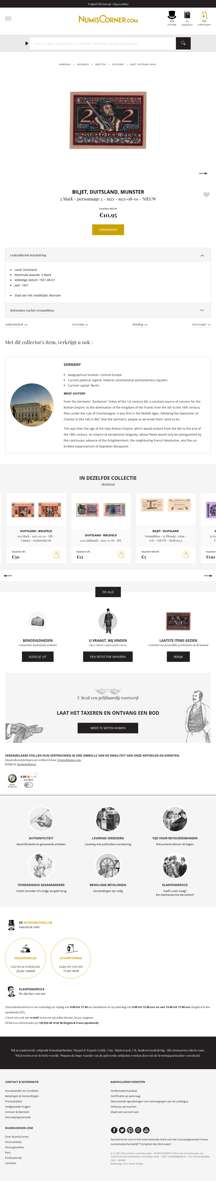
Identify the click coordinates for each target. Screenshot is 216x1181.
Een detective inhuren (108, 657)
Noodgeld (83, 64)
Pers (8, 1152)
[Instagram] (138, 1130)
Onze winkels (13, 1142)
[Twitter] (122, 1130)
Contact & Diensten (17, 1112)
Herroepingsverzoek (18, 1117)
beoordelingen (26, 764)
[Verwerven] (56, 555)
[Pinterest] (130, 1130)
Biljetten (100, 64)
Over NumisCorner (17, 1136)
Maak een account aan (125, 1112)
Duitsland (118, 64)
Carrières (10, 1163)
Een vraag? (199, 324)
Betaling (138, 324)
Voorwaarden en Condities (21, 1091)
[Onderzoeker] (183, 43)
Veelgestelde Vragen (17, 1106)
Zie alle (108, 592)
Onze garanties (14, 1147)
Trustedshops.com (69, 760)
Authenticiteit (14, 324)
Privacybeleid (13, 1101)
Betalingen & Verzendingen (22, 1096)
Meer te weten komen (108, 728)
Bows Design (136, 1163)
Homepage (64, 64)
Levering (78, 324)
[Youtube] (146, 1130)
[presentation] (12, 173)
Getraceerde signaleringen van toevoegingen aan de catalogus (149, 1101)
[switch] (28, 785)
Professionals (13, 1158)
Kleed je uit (38, 657)
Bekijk (178, 657)
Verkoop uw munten (123, 1106)
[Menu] (36, 775)
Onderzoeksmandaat (124, 1091)
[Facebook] (114, 1130)
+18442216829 (119, 4)
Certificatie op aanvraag (125, 1096)
